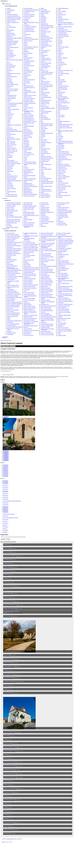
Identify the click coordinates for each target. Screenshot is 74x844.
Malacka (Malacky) (28, 170)
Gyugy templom (27, 34)
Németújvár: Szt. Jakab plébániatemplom (45, 247)
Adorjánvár (9, 11)
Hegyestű (26, 45)
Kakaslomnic (26, 263)
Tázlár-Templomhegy (62, 81)
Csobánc (8, 120)
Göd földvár (26, 20)
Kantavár (26, 73)
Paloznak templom (44, 261)
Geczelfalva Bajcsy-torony (29, 11)
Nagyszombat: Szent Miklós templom (48, 238)
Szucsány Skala (61, 62)
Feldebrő (8, 317)
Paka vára (43, 75)
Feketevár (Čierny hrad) (11, 177)
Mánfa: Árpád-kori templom (29, 306)
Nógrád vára (43, 47)
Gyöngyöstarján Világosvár (29, 31)
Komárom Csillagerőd (28, 116)
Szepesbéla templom (62, 251)
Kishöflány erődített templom (30, 103)
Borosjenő (9, 78)
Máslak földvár (27, 188)
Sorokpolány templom (45, 327)
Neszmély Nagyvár (44, 44)
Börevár (8, 87)
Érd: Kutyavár (10, 166)
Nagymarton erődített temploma (47, 27)
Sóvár (42, 184)
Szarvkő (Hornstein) (62, 14)
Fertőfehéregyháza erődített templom (14, 180)
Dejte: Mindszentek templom (12, 295)
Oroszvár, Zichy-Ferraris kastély (47, 221)
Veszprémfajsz (61, 302)
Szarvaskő (60, 13)
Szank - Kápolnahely (62, 11)
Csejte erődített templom (12, 104)
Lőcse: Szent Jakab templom (29, 298)
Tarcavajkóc (60, 75)
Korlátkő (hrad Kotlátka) (29, 126)
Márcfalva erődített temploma (30, 175)
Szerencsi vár (60, 48)
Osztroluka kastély (44, 64)
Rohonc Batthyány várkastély (47, 125)
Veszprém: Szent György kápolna (64, 299)
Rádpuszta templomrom (45, 287)
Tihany (59, 90)
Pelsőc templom (44, 89)
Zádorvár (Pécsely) (61, 167)
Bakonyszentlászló (10, 240)
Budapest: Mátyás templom (12, 271)
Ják (24, 258)
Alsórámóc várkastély (11, 20)
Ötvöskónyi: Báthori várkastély (47, 72)
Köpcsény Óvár (27, 135)
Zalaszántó (60, 316)
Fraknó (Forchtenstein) (11, 188)
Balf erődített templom (11, 44)
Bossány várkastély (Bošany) (12, 84)
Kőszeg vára (26, 143)
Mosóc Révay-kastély (45, 210)
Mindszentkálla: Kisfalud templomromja (29, 323)
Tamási (59, 67)
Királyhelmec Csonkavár (29, 101)
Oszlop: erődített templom (46, 62)
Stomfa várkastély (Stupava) (46, 186)
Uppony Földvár (61, 116)
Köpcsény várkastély (28, 136)
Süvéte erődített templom (46, 189)
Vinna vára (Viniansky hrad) (63, 153)
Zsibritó (59, 193)
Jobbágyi (25, 261)
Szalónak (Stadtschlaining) (63, 8)
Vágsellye (60, 122)
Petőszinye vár (44, 94)
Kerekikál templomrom (28, 272)
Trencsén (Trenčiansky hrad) (63, 107)
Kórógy (25, 127)
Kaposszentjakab (27, 75)
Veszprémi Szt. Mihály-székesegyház (65, 304)
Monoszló (26, 327)
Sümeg (42, 187)
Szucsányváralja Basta (62, 64)
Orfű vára (43, 56)
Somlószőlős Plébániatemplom (47, 310)
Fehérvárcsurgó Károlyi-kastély (30, 206)
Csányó (8, 101)
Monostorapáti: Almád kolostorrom (31, 325)
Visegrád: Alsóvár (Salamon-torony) (65, 154)
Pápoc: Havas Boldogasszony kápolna (48, 266)
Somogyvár (43, 176)
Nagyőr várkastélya (45, 28)
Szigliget (59, 51)
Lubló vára (26, 167)
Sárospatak (43, 145)
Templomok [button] (6, 228)
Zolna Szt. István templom (63, 182)
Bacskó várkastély (10, 30)
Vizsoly (59, 162)
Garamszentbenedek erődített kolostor (31, 9)
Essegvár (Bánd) (10, 171)
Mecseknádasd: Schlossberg (29, 195)
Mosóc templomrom (28, 328)
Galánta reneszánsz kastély (12, 196)
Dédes (8, 126)
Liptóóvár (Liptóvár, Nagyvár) (30, 161)
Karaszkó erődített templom (29, 79)
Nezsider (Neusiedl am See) (46, 45)
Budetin (8, 92)
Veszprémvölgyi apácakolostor (64, 305)
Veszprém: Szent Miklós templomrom (65, 301)
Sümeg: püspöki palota (62, 209)
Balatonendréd (10, 39)
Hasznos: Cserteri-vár (28, 40)
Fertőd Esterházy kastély (29, 209)
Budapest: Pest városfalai (12, 90)
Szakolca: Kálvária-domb (46, 195)
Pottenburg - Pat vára (45, 103)
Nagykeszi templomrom (28, 335)
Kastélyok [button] (5, 198)
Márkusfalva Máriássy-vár (29, 184)
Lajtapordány (26, 146)
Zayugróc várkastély (62, 178)
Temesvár (60, 84)
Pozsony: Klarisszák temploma (47, 281)
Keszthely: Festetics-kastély (29, 222)
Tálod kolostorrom (61, 265)
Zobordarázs (60, 181)
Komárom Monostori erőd (29, 119)
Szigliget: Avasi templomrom (63, 262)
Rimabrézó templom (45, 292)
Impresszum (5, 337)
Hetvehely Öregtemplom (29, 252)
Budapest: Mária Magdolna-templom (14, 270)
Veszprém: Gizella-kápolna (63, 298)
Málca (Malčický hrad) (28, 172)
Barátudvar (9, 45)
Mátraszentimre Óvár (28, 189)
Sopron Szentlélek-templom (46, 315)
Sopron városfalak (44, 179)
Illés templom (26, 59)
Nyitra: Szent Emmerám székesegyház (48, 250)
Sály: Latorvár (44, 139)
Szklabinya (60, 54)
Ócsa (42, 252)
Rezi (42, 120)
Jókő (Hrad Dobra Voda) (29, 70)
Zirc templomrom (61, 324)
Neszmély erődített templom (46, 41)
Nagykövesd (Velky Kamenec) (47, 25)
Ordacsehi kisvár (44, 55)
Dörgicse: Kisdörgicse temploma (13, 305)
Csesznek (9, 112)
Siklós (42, 165)
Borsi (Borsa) (9, 81)
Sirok (42, 170)
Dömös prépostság (10, 300)
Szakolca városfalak (45, 194)
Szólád (59, 56)
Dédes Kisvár (9, 128)
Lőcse (25, 166)
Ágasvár (8, 13)
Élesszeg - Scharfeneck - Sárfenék (13, 163)
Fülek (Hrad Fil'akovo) (11, 191)
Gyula (25, 36)
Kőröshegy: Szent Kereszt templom (31, 284)
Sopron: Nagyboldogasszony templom (48, 316)
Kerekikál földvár (27, 90)
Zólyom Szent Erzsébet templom (64, 186)
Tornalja (59, 104)
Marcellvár (26, 174)
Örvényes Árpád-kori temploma (47, 256)
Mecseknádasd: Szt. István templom (31, 321)
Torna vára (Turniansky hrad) (63, 102)
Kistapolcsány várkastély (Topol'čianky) (29, 111)
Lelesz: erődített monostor (29, 154)
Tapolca (59, 68)
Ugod (59, 112)
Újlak (59, 113)
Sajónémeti (43, 134)
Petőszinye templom (45, 277)
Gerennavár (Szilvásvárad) (29, 14)
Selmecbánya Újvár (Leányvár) (47, 158)
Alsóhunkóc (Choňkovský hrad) (13, 16)
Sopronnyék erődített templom (47, 183)
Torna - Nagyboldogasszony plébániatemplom (63, 99)
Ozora (42, 69)
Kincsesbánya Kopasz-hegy (29, 98)
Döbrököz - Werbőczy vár (12, 149)
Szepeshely (60, 40)
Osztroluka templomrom (46, 66)
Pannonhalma (43, 78)
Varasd (59, 133)
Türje (59, 110)
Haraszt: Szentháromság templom (30, 245)
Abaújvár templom (10, 9)
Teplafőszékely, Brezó (62, 87)
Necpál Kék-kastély (45, 220)
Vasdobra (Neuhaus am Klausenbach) (65, 141)
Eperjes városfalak (10, 165)
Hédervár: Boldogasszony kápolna (30, 248)
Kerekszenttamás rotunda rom (30, 273)
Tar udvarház (60, 71)
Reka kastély (43, 116)
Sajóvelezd (43, 136)
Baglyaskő (9, 31)
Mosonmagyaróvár (44, 13)
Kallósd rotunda (27, 264)
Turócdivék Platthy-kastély (63, 108)
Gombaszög (26, 19)
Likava (25, 157)
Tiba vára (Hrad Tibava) (62, 89)
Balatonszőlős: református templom (14, 253)
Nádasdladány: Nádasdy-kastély (47, 212)
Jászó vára (26, 67)
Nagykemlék (43, 20)
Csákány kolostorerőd (11, 98)
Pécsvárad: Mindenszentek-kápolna (48, 272)
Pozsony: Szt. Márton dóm (46, 283)
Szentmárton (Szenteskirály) (63, 36)
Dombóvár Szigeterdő (11, 147)
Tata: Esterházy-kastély (62, 213)
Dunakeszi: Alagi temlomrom (13, 309)
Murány (42, 14)
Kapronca (26, 78)
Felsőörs (8, 319)
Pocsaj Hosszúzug (44, 95)
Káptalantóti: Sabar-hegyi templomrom (31, 269)
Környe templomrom (28, 283)
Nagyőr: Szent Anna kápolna (46, 234)
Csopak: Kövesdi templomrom (13, 292)
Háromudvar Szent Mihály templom (31, 39)
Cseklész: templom (10, 279)
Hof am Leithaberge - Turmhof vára (31, 46)
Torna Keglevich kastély (62, 101)
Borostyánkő (9, 79)
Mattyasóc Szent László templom (30, 194)
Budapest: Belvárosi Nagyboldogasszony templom (13, 268)
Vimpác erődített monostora (63, 151)
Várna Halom (60, 136)
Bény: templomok (10, 261)
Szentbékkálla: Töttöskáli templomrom (65, 242)
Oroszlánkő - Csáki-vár (45, 58)
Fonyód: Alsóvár (10, 186)
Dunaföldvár (9, 157)
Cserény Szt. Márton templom (13, 109)
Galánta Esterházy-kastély (12, 194)
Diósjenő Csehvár (10, 137)
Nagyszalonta (43, 30)
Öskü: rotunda (44, 258)
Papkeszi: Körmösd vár (45, 81)
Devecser (9, 132)
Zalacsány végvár (61, 170)
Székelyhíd (60, 17)
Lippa (25, 160)
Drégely (8, 154)
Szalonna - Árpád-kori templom (64, 233)
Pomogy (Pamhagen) (45, 101)
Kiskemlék (26, 104)
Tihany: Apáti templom (62, 273)
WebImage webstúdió (10, 838)
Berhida (8, 262)
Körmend (26, 138)
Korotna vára (26, 129)
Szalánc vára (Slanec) (45, 197)
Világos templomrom (62, 307)
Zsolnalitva (60, 196)
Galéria (8, 346)
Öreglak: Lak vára (44, 70)
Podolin (42, 98)
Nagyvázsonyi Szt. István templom (48, 243)
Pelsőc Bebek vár (44, 87)
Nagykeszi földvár (44, 23)
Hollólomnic (26, 51)
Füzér (8, 193)
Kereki (25, 89)
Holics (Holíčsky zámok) (29, 48)
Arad (8, 23)
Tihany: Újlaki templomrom (63, 274)
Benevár (8, 62)
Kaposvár (26, 76)
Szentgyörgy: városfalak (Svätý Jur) (65, 26)
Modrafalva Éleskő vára (45, 11)
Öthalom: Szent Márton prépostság (48, 259)
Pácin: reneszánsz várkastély (46, 73)
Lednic (25, 151)
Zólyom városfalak (61, 187)
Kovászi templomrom (28, 280)
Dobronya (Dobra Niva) (11, 144)
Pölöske (42, 109)
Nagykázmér (43, 19)
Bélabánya (9, 258)
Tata (59, 76)
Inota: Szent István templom (29, 255)
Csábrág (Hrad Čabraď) (11, 95)
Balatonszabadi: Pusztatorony (13, 41)
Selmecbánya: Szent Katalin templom (48, 305)
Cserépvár (9, 110)
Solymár (42, 172)
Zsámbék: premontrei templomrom (65, 330)
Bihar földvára (10, 70)
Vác (58, 118)
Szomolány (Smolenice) (62, 57)
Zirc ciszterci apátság (62, 323)
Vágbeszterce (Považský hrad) (64, 121)
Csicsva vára (9, 117)
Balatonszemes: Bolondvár (12, 42)
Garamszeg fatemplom (11, 325)
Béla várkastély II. (10, 56)
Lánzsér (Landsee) (27, 149)
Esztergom (9, 174)
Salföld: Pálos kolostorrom (46, 295)
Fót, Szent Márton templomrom (13, 323)
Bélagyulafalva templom (12, 259)
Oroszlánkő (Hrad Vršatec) (46, 59)
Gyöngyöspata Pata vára (28, 29)
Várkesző (60, 135)
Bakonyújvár (9, 36)
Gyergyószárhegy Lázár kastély (30, 26)
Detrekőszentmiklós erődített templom (14, 131)
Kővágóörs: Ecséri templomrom (30, 287)
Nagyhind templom (28, 331)
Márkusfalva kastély (28, 183)
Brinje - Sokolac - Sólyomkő (12, 89)
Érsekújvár (9, 169)
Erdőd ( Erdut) (10, 168)
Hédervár (26, 42)
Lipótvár (25, 158)
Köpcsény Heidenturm (28, 133)
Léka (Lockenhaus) (28, 152)
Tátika (59, 78)
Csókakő (8, 121)
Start (3, 2)
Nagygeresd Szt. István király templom (31, 330)
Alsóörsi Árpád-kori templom (13, 234)
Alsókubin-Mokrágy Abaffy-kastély (14, 17)
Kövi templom (27, 289)
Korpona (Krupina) (27, 130)
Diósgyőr (9, 135)
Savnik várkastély (44, 151)
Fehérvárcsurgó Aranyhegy (12, 175)
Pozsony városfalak (45, 106)
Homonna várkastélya (28, 53)
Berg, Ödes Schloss (11, 67)
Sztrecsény (60, 60)
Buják (8, 93)
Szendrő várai (60, 20)
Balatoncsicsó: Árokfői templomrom (14, 245)
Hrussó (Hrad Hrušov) (28, 57)
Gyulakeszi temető (27, 37)
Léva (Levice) (26, 155)
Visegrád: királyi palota (62, 157)
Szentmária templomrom (63, 34)
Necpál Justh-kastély (45, 36)
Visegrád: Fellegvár (62, 156)
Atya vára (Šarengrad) (11, 27)
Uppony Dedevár (61, 115)
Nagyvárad (43, 33)
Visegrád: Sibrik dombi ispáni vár (64, 159)
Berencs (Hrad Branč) (11, 65)
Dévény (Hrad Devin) (11, 134)
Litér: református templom (29, 294)
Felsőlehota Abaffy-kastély (29, 207)
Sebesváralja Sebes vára (45, 153)
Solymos (42, 173)
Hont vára (26, 54)
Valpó (59, 129)
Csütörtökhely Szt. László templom (14, 124)
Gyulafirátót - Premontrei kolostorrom (31, 244)
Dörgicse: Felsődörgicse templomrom (14, 303)
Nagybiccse (43, 16)
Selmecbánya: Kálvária (45, 159)
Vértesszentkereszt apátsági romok (65, 293)
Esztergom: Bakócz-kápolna (12, 316)
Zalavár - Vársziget (61, 175)
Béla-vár (8, 58)
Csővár (8, 123)
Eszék (8, 172)
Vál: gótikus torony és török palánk (65, 127)
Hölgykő (25, 56)
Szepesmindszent (61, 256)
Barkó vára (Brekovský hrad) (12, 47)
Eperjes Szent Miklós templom (13, 314)
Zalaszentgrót (60, 173)
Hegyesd (25, 43)
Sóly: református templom (46, 308)
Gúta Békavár (26, 25)
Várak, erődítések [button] (7, 3)
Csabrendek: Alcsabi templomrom (13, 273)
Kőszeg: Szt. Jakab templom (29, 286)
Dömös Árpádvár (10, 152)
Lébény (25, 291)
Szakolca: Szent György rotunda (47, 334)
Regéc (42, 114)
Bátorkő (8, 48)
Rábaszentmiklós (44, 286)
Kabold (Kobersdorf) (28, 71)
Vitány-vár (60, 161)
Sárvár (42, 147)
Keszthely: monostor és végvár (30, 95)
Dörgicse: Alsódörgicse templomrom (14, 302)
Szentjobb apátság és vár (63, 29)
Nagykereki (43, 22)
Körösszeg (26, 140)
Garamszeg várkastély (28, 8)
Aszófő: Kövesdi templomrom (13, 237)
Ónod (42, 53)
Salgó (42, 137)
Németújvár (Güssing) (45, 39)
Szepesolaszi (60, 42)
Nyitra (42, 48)
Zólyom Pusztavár (61, 184)
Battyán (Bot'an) (10, 50)
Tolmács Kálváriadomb (62, 96)
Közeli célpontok (12, 346)
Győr (25, 32)
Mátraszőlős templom (28, 192)
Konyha (25, 124)
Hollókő (25, 50)
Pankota (42, 77)
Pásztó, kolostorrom (45, 83)
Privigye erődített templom (46, 111)
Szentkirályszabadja (62, 246)
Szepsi (59, 45)
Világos (59, 150)
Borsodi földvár (10, 82)
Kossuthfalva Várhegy (28, 132)
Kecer (25, 84)
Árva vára (9, 25)
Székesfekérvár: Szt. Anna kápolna (65, 238)
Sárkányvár (43, 144)
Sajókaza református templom (47, 133)
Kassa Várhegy (27, 82)
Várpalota (60, 139)
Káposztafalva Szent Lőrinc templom (31, 267)
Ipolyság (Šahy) (27, 62)
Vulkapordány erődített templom (64, 165)
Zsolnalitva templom (62, 335)
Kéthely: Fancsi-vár (28, 96)
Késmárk (25, 93)
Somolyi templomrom (45, 313)
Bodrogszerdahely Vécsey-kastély (13, 73)
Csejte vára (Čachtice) (11, 106)
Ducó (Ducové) (10, 155)
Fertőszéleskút (10, 183)
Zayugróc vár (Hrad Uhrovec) (64, 176)
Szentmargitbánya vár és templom (64, 31)
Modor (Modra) (44, 9)
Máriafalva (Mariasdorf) (28, 309)
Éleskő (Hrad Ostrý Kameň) (12, 161)
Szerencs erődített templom (63, 46)
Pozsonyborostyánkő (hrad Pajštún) (48, 108)
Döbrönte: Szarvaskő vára (12, 151)
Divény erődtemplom (11, 141)
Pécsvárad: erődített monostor (47, 86)
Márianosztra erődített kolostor (30, 178)
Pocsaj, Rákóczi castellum (46, 97)
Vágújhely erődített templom (63, 126)
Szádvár (42, 192)
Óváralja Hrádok (44, 67)
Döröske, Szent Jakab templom (13, 306)
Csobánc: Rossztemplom (12, 291)
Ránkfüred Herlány (44, 112)
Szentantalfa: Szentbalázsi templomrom (65, 240)
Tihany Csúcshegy (61, 92)
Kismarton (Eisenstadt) (28, 107)
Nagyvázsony (43, 34)
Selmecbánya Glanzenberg (46, 156)
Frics (8, 190)
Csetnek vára (9, 115)
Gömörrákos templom (11, 332)
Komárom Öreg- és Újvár (29, 122)
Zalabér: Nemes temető (62, 168)
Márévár (25, 177)
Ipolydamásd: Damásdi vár (29, 60)
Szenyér (59, 39)
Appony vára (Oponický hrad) (13, 22)
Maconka (26, 301)
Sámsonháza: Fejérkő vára (46, 142)
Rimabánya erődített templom (47, 123)
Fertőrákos (9, 182)
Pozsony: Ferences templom (46, 280)
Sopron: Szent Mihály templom (47, 318)
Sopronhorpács (44, 322)
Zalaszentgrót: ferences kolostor (64, 318)
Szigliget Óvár (61, 53)
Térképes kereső (5, 336)
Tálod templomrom (61, 267)
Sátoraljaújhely (44, 150)
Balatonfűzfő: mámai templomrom (14, 250)
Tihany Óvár (60, 93)
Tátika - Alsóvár (61, 79)
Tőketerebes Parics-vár (62, 105)
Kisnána (25, 109)
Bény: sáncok (9, 64)
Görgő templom (10, 334)
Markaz (25, 181)
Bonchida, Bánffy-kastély (12, 76)
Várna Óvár (60, 138)
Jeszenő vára (26, 68)
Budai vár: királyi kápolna (12, 265)
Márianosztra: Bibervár (28, 180)
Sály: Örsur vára (44, 140)
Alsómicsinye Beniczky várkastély (14, 19)
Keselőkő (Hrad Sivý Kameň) (30, 92)
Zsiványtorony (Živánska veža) (64, 195)
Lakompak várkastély (28, 147)
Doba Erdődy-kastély (28, 204)
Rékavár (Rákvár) (44, 117)
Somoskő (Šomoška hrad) (46, 178)
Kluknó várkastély (27, 113)
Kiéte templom (27, 277)
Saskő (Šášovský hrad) (45, 148)
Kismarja (26, 106)
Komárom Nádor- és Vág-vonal (30, 121)
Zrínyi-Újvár (60, 190)
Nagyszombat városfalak (46, 31)
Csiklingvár (9, 118)
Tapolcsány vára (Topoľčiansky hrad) (65, 70)
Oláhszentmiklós (44, 52)
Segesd (42, 155)
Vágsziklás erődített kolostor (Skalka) (65, 124)
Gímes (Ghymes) (27, 17)
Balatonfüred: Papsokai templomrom (14, 248)
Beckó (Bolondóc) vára (11, 55)
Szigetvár (60, 50)
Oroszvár (43, 61)
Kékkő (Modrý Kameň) (28, 85)
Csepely (8, 283)
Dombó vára (9, 146)
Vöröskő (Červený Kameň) (63, 164)
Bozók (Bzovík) (10, 85)
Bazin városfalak (10, 53)
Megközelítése (3, 346)
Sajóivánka (43, 131)
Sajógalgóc (43, 130)
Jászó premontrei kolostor (29, 65)
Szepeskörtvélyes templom (63, 254)
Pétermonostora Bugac (45, 92)
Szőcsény (60, 59)
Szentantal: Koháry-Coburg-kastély (65, 22)
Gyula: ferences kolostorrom (29, 242)
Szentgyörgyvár (61, 28)
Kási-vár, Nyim (27, 81)
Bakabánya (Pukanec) (11, 34)
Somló (42, 175)
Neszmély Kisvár (44, 42)
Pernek (42, 91)
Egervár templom (10, 311)
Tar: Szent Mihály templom (63, 73)
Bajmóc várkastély (10, 33)
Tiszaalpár (60, 95)
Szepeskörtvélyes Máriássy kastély (65, 212)
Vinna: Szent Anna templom (63, 310)
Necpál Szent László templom (47, 38)
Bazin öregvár (9, 52)
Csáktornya (9, 99)
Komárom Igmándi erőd (28, 118)
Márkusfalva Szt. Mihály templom (30, 186)
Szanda (59, 9)
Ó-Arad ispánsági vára (45, 50)
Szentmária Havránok (62, 32)
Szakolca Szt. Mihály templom (47, 333)
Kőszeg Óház (26, 141)
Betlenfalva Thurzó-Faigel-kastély (13, 219)
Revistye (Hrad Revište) (45, 119)
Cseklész (8, 107)
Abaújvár (9, 8)
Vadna (59, 119)
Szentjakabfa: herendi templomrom (65, 243)
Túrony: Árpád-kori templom (63, 283)
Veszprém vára (61, 148)
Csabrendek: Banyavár (11, 96)
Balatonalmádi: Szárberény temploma (14, 38)
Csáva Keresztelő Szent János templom (14, 103)
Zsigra (59, 333)
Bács (8, 28)
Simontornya (43, 167)
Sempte (42, 162)
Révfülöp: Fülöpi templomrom (47, 289)
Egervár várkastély (10, 160)
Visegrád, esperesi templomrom (64, 312)
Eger (8, 158)
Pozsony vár (43, 105)
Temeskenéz (60, 82)
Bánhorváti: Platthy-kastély (12, 210)
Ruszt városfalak (44, 128)
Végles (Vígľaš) (61, 147)
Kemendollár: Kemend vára (29, 87)
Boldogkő (9, 75)
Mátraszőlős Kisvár (28, 191)
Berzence (9, 68)
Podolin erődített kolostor (46, 100)
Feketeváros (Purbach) (11, 179)
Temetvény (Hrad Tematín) (63, 85)
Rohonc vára (43, 126)
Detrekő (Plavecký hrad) (12, 129)
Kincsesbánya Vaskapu (28, 99)
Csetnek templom (10, 114)
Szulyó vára (60, 65)
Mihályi (42, 8)
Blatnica (8, 71)
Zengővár (60, 179)
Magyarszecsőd (27, 303)
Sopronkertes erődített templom (47, 181)
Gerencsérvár (26, 13)
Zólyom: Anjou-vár (61, 189)
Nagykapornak (44, 17)
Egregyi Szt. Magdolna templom (13, 312)
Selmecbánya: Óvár (45, 161)
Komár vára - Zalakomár (29, 115)
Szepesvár (60, 43)
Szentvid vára (60, 37)
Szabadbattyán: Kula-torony (46, 190)
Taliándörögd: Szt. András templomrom (66, 263)
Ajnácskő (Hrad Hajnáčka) (12, 14)
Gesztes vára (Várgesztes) (29, 16)
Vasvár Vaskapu (61, 145)
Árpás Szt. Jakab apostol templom (13, 236)
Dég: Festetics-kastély (28, 202)
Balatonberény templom (11, 244)
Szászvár (59, 16)
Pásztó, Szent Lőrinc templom (47, 269)
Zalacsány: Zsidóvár (62, 172)
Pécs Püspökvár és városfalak (47, 84)
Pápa (42, 80)
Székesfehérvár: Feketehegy (63, 19)
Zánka (59, 321)
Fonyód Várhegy (10, 185)
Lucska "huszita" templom (29, 169)
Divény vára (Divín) (11, 143)
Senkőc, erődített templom (46, 164)
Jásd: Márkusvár (27, 64)
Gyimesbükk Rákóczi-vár (29, 28)
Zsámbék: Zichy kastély (62, 192)
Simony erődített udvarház (46, 169)
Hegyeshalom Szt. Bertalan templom (31, 250)
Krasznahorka (26, 144)
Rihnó (42, 122)
